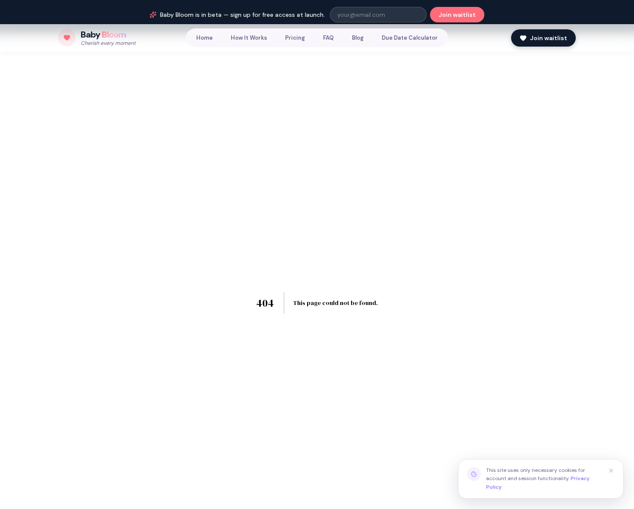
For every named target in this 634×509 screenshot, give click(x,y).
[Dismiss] (611, 470)
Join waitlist (457, 15)
